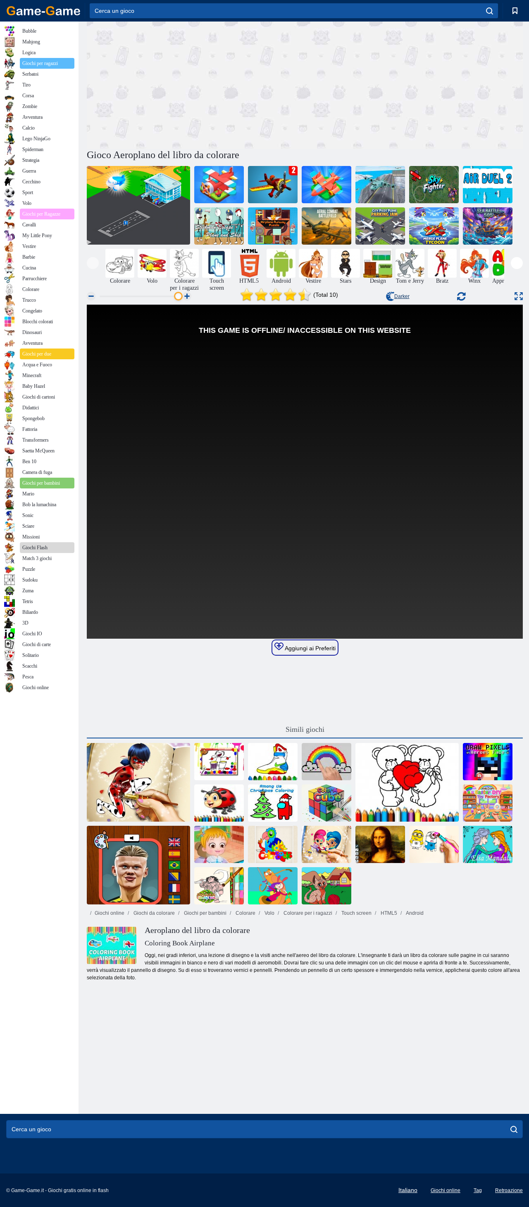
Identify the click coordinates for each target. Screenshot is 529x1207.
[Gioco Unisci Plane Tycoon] (434, 226)
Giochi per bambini (204, 913)
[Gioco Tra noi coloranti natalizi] (273, 803)
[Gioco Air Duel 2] (487, 184)
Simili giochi (305, 729)
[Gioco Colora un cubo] (326, 803)
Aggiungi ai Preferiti (310, 648)
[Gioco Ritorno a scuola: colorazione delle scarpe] (273, 761)
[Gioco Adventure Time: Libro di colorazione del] (273, 885)
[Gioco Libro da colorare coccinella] (219, 803)
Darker (402, 296)
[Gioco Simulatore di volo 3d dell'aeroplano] (380, 184)
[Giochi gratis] (43, 10)
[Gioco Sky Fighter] (434, 184)
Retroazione (509, 1190)
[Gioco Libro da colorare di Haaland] (138, 865)
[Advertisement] (195, 84)
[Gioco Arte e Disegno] (380, 844)
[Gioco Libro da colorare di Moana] (219, 885)
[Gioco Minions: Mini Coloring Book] (434, 844)
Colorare (244, 913)
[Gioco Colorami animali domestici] (326, 885)
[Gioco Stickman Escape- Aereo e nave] (219, 226)
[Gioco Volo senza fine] (326, 184)
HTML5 (388, 913)
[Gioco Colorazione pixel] (326, 761)
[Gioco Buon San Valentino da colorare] (407, 782)
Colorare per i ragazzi (307, 913)
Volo (268, 913)
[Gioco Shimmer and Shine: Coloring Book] (326, 844)
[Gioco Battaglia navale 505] (487, 226)
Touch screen (356, 913)
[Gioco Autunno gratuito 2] (273, 184)
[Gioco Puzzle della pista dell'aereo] (273, 226)
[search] (489, 11)
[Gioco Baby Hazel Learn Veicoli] (219, 844)
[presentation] (93, 263)
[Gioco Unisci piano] (219, 184)
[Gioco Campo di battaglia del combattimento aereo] (326, 226)
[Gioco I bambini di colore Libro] (273, 844)
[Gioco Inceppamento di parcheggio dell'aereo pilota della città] (380, 226)
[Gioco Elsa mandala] (487, 844)
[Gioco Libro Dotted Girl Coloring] (138, 782)
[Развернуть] (519, 296)
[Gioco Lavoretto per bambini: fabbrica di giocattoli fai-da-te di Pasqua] (487, 803)
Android (414, 913)
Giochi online (109, 913)
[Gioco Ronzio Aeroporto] (138, 205)
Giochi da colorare (153, 913)
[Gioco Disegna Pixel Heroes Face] (487, 761)
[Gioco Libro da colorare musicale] (219, 761)
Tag (478, 1190)
